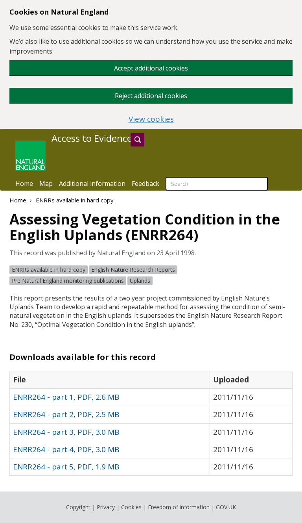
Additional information (92, 183)
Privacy (106, 507)
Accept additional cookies (151, 68)
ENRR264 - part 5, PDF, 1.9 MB (66, 467)
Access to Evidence (92, 138)
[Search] (137, 140)
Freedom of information (179, 507)
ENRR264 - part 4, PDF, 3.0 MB (66, 449)
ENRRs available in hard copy (75, 200)
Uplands (140, 280)
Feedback (145, 183)
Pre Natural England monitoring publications (68, 280)
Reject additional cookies (151, 95)
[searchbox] (217, 184)
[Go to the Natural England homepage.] (30, 156)
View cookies (151, 119)
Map (46, 183)
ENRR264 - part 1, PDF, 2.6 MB (66, 397)
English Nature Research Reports (133, 269)
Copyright (78, 507)
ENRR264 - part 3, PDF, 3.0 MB (66, 432)
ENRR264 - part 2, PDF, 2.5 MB (66, 414)
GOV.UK (226, 507)
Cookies (131, 507)
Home (24, 183)
